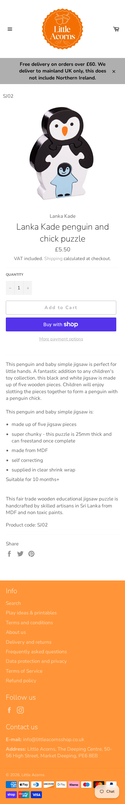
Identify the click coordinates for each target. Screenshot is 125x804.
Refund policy (21, 680)
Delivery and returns (28, 642)
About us (16, 632)
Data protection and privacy (36, 661)
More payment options (61, 339)
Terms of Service (24, 671)
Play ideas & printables (31, 612)
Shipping (53, 258)
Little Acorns (33, 775)
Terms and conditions (29, 622)
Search (13, 603)
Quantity (14, 274)
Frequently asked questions (36, 651)
